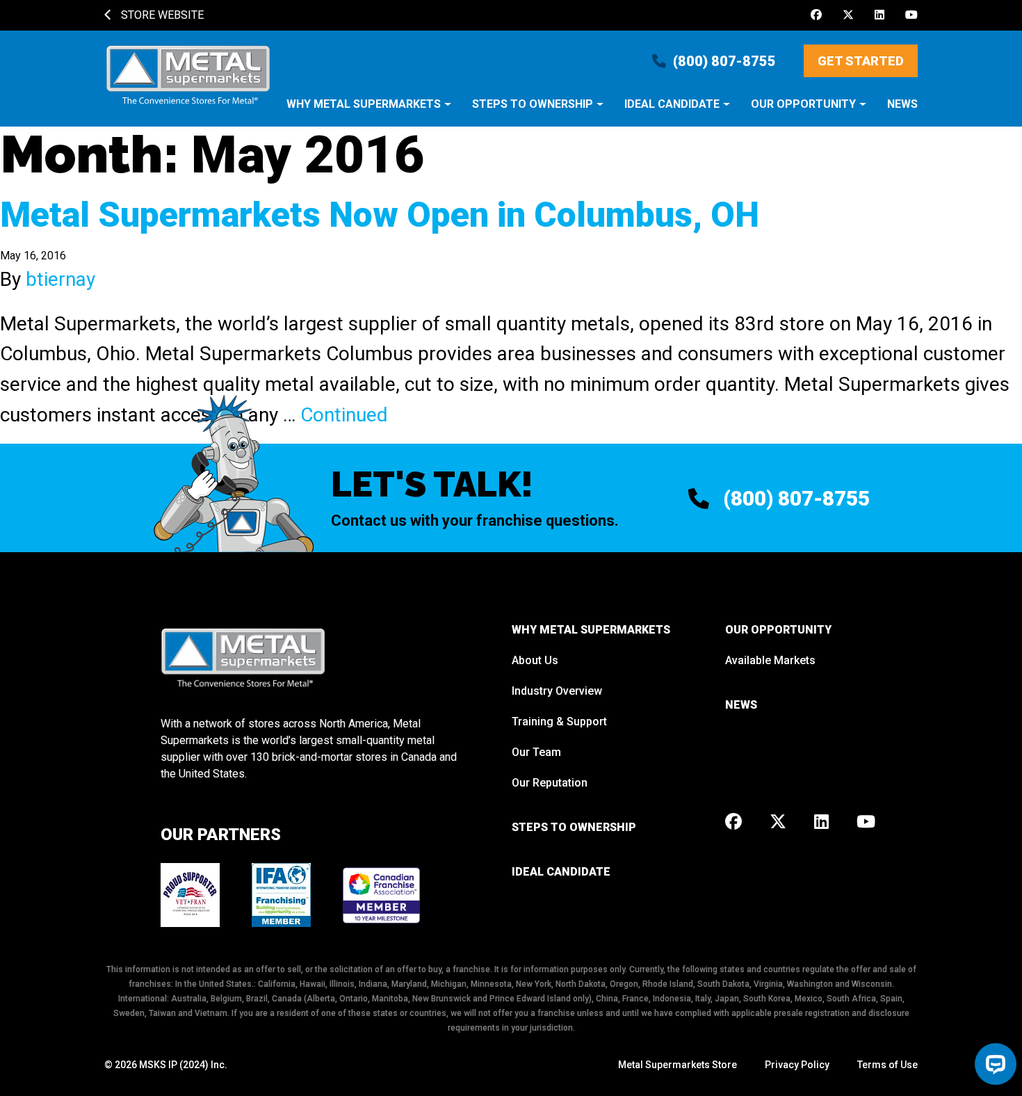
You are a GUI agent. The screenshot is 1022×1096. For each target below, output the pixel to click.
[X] (848, 15)
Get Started (861, 61)
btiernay (60, 279)
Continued (344, 414)
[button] (368, 111)
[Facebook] (816, 15)
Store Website (161, 15)
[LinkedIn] (879, 15)
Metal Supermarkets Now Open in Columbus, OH (379, 215)
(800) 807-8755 (724, 61)
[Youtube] (911, 15)
